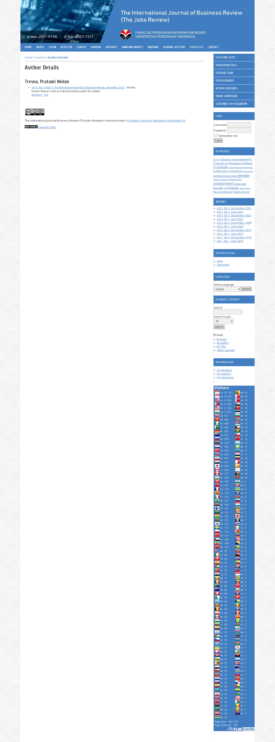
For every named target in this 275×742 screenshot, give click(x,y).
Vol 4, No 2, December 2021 (234, 215)
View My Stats (47, 127)
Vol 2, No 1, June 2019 (230, 234)
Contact (213, 47)
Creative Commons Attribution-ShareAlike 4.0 (156, 120)
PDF (46, 94)
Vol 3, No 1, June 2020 (230, 226)
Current (95, 47)
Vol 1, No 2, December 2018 (234, 237)
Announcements (132, 47)
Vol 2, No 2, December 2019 (234, 230)
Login (52, 47)
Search (81, 47)
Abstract (37, 94)
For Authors (224, 374)
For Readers (224, 370)
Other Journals (226, 350)
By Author (223, 343)
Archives (112, 47)
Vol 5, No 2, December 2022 (234, 208)
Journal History (174, 47)
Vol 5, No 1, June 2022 (230, 212)
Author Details (57, 57)
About (40, 47)
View (220, 261)
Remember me (228, 136)
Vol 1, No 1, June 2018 (230, 241)
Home (28, 47)
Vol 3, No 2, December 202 (233, 223)
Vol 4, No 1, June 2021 (230, 219)
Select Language (224, 284)
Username (220, 125)
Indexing (153, 47)
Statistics (196, 47)
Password (220, 130)
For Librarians (225, 377)
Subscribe (223, 265)
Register (66, 47)
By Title (221, 346)
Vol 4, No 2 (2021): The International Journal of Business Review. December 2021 (78, 87)
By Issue (222, 339)
